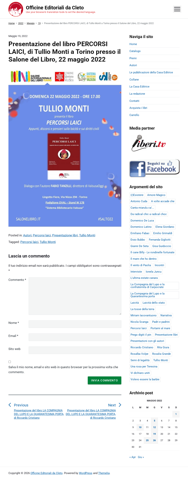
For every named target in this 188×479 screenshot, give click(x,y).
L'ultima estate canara (144, 278)
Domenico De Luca (142, 220)
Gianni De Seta (140, 246)
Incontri (159, 265)
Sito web (14, 349)
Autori (27, 235)
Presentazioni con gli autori (147, 341)
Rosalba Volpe (139, 353)
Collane (134, 79)
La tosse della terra (142, 309)
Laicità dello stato (154, 302)
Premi (133, 58)
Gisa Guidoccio (161, 246)
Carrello (134, 115)
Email (13, 336)
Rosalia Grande (161, 353)
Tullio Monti (87, 235)
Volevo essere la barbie (145, 379)
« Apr (132, 457)
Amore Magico (156, 195)
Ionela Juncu (153, 271)
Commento (17, 280)
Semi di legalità (140, 360)
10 (140, 427)
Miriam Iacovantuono (144, 315)
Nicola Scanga (139, 321)
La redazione (137, 93)
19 (154, 433)
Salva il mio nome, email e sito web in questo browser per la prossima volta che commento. (63, 369)
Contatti (134, 101)
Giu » (141, 457)
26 (154, 440)
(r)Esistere (137, 195)
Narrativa (166, 315)
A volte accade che (162, 201)
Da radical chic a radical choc (149, 214)
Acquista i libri (138, 108)
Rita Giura (163, 347)
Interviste (136, 271)
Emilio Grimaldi (162, 233)
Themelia (104, 473)
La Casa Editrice (139, 86)
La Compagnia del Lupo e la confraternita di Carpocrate (147, 286)
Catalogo (135, 51)
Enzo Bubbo (138, 239)
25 (147, 440)
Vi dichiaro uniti (140, 373)
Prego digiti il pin (141, 334)
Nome (13, 323)
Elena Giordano (165, 226)
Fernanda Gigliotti (160, 239)
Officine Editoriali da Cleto (46, 473)
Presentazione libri (65, 235)
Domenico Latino (141, 226)
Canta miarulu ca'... (142, 207)
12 (154, 427)
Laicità (135, 302)
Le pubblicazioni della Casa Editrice (151, 72)
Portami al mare (160, 328)
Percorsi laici (42, 235)
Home (133, 44)
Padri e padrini (161, 321)
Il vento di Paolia (141, 265)
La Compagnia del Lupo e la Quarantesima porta (147, 295)
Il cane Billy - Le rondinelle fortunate (152, 252)
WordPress (85, 473)
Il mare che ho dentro (144, 258)
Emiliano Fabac (140, 233)
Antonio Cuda (139, 201)
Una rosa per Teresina (144, 366)
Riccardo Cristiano (142, 347)
